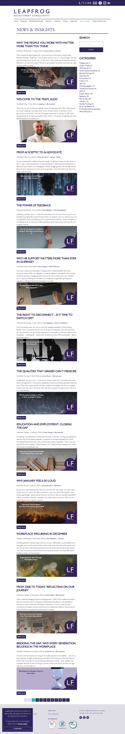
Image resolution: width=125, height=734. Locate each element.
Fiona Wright (48, 432)
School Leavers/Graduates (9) (89, 71)
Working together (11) (87, 86)
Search (91, 50)
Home (16, 21)
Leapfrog (41, 104)
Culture (58, 51)
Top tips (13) (83, 101)
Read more (21, 92)
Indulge (100, 713)
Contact (65, 21)
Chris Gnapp (42, 267)
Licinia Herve (48, 51)
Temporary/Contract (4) (87, 89)
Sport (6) (82, 83)
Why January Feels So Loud (36, 481)
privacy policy (22, 724)
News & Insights (85, 21)
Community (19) (85, 78)
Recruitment (51, 104)
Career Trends (55, 157)
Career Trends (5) (85, 66)
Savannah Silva (47, 486)
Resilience (57, 486)
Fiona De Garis (43, 157)
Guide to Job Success (99, 21)
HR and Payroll (54, 267)
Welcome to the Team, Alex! (37, 99)
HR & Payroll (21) (85, 68)
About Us (49, 21)
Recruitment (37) (85, 99)
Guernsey (57, 21)
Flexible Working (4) (86, 104)
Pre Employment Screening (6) (90, 109)
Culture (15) (83, 81)
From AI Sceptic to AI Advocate (39, 152)
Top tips (61, 539)
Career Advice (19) (86, 94)
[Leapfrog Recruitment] (31, 13)
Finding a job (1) (84, 63)
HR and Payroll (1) (85, 112)
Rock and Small (91, 713)
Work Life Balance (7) (86, 106)
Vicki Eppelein (47, 210)
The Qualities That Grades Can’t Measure (46, 371)
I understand (17, 728)
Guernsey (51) (84, 76)
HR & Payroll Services (36, 21)
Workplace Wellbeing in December (42, 534)
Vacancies (24, 21)
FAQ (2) (82, 91)
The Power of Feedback (34, 205)
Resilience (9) (84, 96)
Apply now (73, 21)
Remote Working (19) (86, 73)
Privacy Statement (53, 714)
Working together (60, 210)
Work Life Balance (61, 323)
